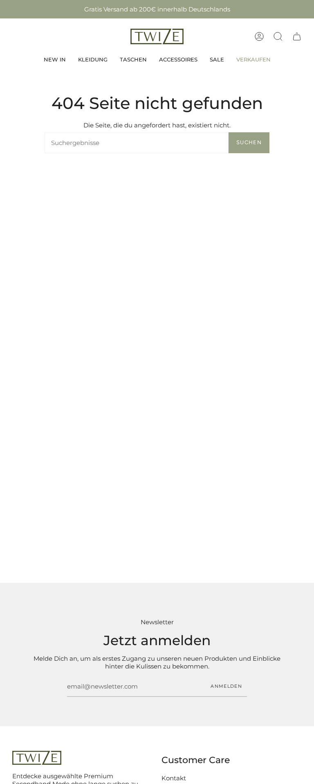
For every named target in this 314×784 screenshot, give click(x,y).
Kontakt (173, 778)
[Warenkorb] (296, 36)
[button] (278, 36)
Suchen (249, 142)
